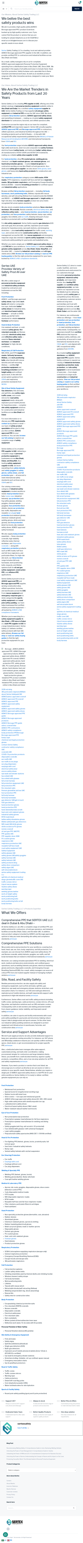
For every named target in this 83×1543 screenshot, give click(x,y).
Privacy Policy (11, 1488)
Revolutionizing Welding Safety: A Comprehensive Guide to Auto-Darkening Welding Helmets (34, 1442)
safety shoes (12, 467)
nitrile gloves (42, 169)
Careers (9, 1474)
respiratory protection (10, 542)
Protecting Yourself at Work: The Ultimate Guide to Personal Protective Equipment (31, 1453)
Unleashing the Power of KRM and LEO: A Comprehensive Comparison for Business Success (34, 1447)
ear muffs (24, 217)
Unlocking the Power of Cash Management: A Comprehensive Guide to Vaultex (30, 1444)
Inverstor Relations (12, 1480)
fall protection (17, 552)
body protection (19, 527)
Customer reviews (12, 1485)
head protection (13, 487)
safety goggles (10, 464)
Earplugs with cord (12, 1155)
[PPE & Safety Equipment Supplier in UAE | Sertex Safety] (41, 2)
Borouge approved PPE (31, 129)
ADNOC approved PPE (10, 129)
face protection (15, 499)
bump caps (10, 490)
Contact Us (10, 1491)
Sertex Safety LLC (32, 246)
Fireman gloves (10, 1232)
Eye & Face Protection (10, 1106)
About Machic (11, 1477)
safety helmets (19, 462)
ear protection (18, 502)
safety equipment (35, 108)
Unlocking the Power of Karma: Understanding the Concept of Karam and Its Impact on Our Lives (35, 1450)
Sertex (4, 50)
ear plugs (11, 507)
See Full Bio (22, 1422)
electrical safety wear (41, 209)
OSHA (4, 476)
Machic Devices (11, 1483)
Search (77, 9)
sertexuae (13, 933)
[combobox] (41, 1464)
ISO (11, 476)
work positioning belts (18, 193)
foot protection (17, 516)
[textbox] (13, 1464)
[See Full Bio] (28, 1422)
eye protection (14, 492)
